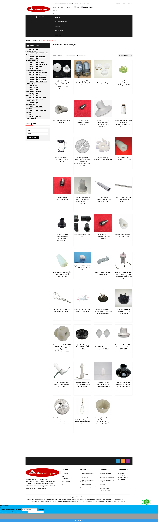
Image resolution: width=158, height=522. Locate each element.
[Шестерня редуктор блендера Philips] (103, 69)
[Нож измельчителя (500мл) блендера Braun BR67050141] (62, 370)
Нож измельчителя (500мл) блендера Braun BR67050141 (61, 384)
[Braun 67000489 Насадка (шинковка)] (103, 260)
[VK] (118, 461)
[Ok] (123, 461)
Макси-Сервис (36, 40)
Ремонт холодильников (88, 473)
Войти (130, 3)
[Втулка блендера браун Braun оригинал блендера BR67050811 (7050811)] (123, 108)
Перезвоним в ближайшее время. (11, 509)
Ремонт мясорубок (87, 484)
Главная (28, 40)
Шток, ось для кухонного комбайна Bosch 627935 (103, 199)
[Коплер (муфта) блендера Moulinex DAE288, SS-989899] (123, 69)
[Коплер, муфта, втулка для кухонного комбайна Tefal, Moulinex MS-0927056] (103, 406)
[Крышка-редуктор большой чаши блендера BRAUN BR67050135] (103, 108)
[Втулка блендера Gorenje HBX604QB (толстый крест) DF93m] (62, 260)
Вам (8, 509)
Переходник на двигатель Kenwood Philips (82, 122)
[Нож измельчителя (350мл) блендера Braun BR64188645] (82, 370)
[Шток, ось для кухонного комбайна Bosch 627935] (103, 185)
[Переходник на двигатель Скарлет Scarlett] (103, 223)
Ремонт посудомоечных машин (88, 481)
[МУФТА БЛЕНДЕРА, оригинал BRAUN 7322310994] (123, 298)
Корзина (124, 3)
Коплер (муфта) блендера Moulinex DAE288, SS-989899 (123, 83)
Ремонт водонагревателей (89, 487)
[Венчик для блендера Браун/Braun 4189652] (62, 298)
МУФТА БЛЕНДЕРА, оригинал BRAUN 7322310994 (123, 311)
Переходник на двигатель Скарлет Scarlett (103, 237)
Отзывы (65, 478)
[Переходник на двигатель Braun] (62, 185)
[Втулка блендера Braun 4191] (82, 223)
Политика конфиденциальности (124, 474)
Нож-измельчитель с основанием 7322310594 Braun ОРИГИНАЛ (103, 311)
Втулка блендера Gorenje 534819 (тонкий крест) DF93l (82, 268)
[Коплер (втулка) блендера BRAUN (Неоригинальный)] (103, 370)
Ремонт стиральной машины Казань (87, 476)
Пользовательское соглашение (123, 478)
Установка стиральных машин (106, 474)
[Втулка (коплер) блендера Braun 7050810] (103, 146)
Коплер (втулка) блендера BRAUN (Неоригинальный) (103, 384)
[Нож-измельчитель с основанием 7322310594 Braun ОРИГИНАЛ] (103, 298)
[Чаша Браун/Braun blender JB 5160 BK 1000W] (62, 146)
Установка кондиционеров (104, 485)
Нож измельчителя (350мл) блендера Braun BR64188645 (82, 384)
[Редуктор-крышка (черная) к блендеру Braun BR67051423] (123, 370)
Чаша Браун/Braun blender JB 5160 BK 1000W (61, 160)
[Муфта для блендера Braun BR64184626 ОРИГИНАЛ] (82, 333)
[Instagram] (128, 461)
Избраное (117, 3)
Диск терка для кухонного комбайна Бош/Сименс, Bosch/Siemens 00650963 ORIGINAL (82, 162)
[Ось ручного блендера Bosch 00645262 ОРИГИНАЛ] (123, 185)
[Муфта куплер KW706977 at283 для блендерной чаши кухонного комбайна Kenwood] (62, 333)
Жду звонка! (41, 509)
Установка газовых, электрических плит (105, 489)
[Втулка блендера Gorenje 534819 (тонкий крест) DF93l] (82, 257)
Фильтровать (33, 137)
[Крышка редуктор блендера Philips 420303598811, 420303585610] (62, 223)
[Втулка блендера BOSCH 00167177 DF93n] (123, 223)
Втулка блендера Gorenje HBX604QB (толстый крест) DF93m (62, 274)
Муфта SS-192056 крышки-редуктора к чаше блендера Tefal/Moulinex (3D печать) (61, 85)
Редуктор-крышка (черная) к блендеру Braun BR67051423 (123, 384)
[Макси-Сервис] (38, 9)
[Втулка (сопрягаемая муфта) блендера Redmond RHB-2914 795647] (82, 185)
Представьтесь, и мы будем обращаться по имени (14, 512)
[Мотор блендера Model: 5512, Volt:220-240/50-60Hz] (82, 69)
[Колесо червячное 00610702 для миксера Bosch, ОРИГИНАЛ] (103, 333)
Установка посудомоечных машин (107, 481)
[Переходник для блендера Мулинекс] (123, 146)
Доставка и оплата (68, 476)
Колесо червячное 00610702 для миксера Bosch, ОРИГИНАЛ (103, 347)
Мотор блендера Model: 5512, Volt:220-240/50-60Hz (82, 83)
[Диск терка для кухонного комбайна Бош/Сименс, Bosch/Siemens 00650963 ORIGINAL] (82, 146)
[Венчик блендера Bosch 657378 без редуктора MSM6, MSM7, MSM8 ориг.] (82, 406)
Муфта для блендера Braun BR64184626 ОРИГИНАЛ (82, 347)
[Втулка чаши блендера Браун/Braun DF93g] (82, 298)
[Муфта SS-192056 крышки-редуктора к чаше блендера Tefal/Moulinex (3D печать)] (62, 69)
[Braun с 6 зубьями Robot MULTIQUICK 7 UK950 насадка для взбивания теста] (123, 260)
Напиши (80, 520)
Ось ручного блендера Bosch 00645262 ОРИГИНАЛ (123, 199)
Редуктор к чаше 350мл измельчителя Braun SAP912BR (123, 347)
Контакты (65, 484)
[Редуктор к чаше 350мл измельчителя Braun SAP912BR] (123, 333)
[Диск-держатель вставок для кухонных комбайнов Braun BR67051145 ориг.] (62, 406)
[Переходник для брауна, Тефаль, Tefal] (62, 108)
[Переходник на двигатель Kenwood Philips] (82, 108)
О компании (66, 481)
